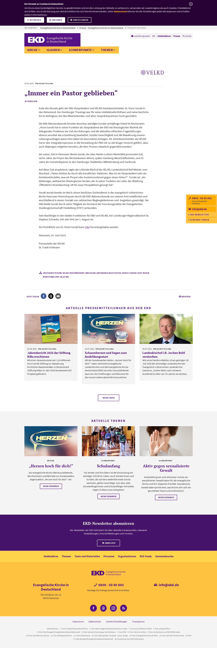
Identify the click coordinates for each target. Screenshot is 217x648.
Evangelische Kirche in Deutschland (58, 27)
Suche (188, 35)
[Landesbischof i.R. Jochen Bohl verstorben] (166, 329)
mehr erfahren (51, 486)
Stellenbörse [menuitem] (164, 35)
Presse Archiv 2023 (136, 27)
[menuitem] (140, 36)
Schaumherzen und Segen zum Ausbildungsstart (106, 355)
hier (87, 227)
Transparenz (138, 621)
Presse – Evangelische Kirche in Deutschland (101, 27)
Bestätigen (35, 20)
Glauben (53, 50)
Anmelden (110, 543)
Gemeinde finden (199, 219)
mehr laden (109, 397)
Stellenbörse (51, 556)
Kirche (32, 50)
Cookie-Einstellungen (116, 621)
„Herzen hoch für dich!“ (51, 465)
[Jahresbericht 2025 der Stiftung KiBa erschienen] (51, 329)
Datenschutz (120, 11)
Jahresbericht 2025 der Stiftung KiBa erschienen (48, 355)
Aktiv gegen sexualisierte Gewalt (166, 468)
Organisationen (127, 556)
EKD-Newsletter (199, 214)
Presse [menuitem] (176, 35)
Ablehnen (57, 20)
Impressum (78, 621)
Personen (108, 556)
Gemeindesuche (164, 556)
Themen (107, 50)
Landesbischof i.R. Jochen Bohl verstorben (163, 355)
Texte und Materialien (87, 556)
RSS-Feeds (146, 556)
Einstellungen (80, 20)
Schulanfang (108, 465)
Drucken (185, 296)
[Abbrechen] (191, 4)
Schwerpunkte (80, 50)
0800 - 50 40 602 (201, 198)
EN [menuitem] (153, 35)
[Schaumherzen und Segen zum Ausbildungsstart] (108, 329)
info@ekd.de (199, 209)
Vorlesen (32, 101)
